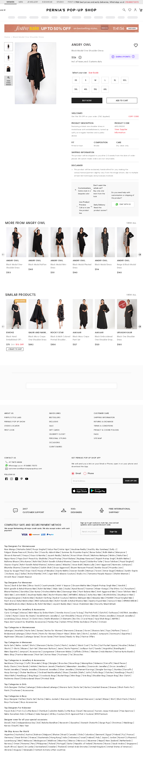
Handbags (120, 672)
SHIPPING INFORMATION (104, 417)
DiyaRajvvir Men (125, 594)
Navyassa (88, 711)
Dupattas (126, 633)
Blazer (106, 699)
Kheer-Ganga (101, 588)
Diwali (7, 722)
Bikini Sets (76, 633)
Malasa (119, 570)
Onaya (25, 555)
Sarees (40, 630)
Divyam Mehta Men (82, 585)
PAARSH (109, 598)
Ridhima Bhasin (11, 561)
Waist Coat (83, 645)
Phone (91, 473)
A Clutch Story (37, 618)
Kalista (66, 555)
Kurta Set (78, 687)
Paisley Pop (53, 622)
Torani (98, 570)
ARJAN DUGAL (109, 594)
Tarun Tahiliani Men (126, 591)
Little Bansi (32, 711)
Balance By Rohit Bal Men (39, 604)
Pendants (60, 666)
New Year (24, 725)
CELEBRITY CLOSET (57, 434)
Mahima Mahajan (99, 555)
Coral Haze (87, 618)
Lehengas (8, 630)
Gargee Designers (12, 598)
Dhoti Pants (32, 633)
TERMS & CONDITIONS (103, 426)
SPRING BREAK (130, 601)
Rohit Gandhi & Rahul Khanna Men (71, 601)
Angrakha (107, 648)
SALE (51, 426)
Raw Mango (10, 549)
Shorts (7, 648)
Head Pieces (120, 663)
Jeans (60, 648)
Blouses (19, 636)
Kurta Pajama (71, 648)
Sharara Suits (65, 687)
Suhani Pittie (66, 622)
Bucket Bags (63, 675)
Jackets (93, 633)
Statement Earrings (85, 669)
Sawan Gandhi (77, 570)
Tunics (124, 630)
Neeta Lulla (89, 564)
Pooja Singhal (39, 549)
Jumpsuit (23, 651)
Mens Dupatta (11, 651)
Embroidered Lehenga (47, 687)
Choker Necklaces (28, 672)
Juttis (88, 672)
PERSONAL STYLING (57, 438)
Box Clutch (125, 675)
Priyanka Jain (115, 567)
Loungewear (49, 651)
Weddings (128, 722)
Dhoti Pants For (125, 687)
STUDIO (60, 2)
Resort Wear (63, 633)
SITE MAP (98, 438)
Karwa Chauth (11, 725)
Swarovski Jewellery (98, 666)
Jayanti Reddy (54, 555)
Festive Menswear (24, 654)
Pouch (129, 672)
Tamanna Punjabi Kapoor (100, 573)
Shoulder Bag (99, 675)
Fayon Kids (9, 711)
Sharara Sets (98, 630)
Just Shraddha (67, 616)
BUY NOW (87, 100)
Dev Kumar (36, 591)
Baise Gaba (95, 552)
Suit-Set (33, 648)
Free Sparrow (126, 711)
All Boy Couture (57, 714)
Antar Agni (64, 549)
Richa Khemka (34, 573)
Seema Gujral (79, 561)
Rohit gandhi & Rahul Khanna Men (20, 588)
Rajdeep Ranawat (85, 558)
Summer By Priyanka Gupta (75, 552)
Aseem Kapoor (25, 577)
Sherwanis (69, 630)
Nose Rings (74, 663)
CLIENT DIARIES (55, 447)
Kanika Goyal (101, 567)
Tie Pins (94, 645)
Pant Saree (59, 636)
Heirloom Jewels (47, 666)
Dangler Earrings (104, 669)
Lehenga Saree (32, 636)
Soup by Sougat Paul (14, 570)
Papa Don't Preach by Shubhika (32, 558)
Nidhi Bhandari (52, 618)
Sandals (74, 672)
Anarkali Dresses (100, 687)
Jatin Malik (20, 594)
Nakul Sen (122, 555)
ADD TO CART (122, 100)
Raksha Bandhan (50, 722)
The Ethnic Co (116, 588)
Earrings (19, 663)
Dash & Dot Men (19, 585)
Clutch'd (103, 612)
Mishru (113, 555)
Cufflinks (77, 651)
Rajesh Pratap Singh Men (104, 585)
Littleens (30, 714)
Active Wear (50, 654)
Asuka (67, 588)
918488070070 (132, 2)
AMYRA (115, 618)
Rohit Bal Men (44, 588)
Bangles (53, 663)
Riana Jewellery (107, 616)
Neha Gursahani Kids (14, 714)
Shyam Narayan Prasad (82, 567)
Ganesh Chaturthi (89, 722)
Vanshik (121, 585)
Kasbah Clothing (43, 598)
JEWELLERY (32, 2)
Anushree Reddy (78, 549)
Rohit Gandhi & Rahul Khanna (57, 561)
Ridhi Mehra (108, 552)
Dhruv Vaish (34, 585)
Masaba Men (98, 598)
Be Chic (76, 618)
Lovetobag (9, 618)
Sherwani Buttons (47, 648)
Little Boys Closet (74, 711)
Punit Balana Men (87, 591)
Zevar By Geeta (27, 616)
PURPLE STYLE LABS (12, 417)
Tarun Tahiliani (111, 561)
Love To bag (77, 612)
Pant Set (39, 654)
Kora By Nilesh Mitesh (105, 604)
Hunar (15, 616)
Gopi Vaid (31, 570)
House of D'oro (83, 616)
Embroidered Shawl (31, 678)
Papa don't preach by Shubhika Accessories (25, 622)
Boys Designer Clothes (14, 699)
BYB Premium (101, 714)
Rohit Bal (37, 561)
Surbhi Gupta (131, 570)
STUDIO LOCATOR (12, 426)
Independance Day (26, 722)
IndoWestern (106, 651)
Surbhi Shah (46, 567)
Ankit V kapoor (63, 585)
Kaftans (116, 630)
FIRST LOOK (73, 2)
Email (78, 473)
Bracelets (36, 663)
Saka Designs (42, 714)
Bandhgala (119, 648)
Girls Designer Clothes (14, 687)
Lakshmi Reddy (57, 711)
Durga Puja (105, 722)
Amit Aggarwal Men (106, 591)
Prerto (94, 622)
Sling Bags (33, 675)
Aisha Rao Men (94, 594)
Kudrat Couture (60, 598)
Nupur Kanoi (10, 558)
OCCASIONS (54, 442)
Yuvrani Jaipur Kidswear (106, 711)
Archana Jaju (12, 573)
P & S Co (21, 711)
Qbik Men (8, 594)
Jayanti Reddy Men (62, 604)
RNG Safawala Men (44, 601)
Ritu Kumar (26, 561)
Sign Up (113, 531)
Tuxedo (97, 648)
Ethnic (86, 651)
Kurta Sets (30, 630)
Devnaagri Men (69, 591)
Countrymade (47, 585)
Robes (131, 645)
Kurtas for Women (53, 630)
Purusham (129, 588)
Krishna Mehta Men (52, 591)
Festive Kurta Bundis (124, 651)
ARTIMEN (73, 594)
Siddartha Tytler (95, 561)
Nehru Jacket (22, 645)
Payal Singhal (126, 561)
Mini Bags (76, 675)
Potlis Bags (98, 672)
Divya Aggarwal (61, 567)
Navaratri (64, 722)
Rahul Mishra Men (25, 601)
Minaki (95, 616)
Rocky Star (33, 552)
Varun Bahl (77, 564)
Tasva (7, 585)
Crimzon (103, 622)
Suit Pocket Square (108, 645)
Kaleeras (99, 663)
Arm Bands (23, 666)
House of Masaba (45, 570)
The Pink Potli (91, 612)
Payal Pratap (55, 558)
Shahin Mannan (121, 573)
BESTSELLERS (54, 417)
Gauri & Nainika (37, 555)
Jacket (98, 699)
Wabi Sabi (58, 588)
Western (95, 651)
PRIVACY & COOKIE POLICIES (106, 430)
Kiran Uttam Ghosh (80, 555)
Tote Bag (86, 675)
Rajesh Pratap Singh (105, 558)
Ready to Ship (73, 636)
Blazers (24, 648)
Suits (57, 645)
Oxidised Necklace (47, 672)
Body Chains (10, 666)
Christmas (117, 722)
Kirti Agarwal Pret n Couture (79, 714)
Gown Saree (47, 636)
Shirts (32, 645)
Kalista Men (28, 598)
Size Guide (93, 72)
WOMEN (10, 2)
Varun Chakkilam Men (83, 604)
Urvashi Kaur (10, 577)
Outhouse (113, 612)
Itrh (44, 573)
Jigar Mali (53, 573)
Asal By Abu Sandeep (98, 549)
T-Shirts (15, 648)
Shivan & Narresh (12, 555)
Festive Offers (88, 636)
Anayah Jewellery (125, 616)
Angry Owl (81, 44)
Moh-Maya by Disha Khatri (41, 612)
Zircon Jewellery (117, 666)
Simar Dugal (109, 570)
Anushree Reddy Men (37, 594)
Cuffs (27, 663)
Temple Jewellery (29, 669)
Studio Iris (81, 573)
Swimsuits (115, 633)
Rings (45, 663)
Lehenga (31, 687)
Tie (70, 654)
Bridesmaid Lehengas (14, 633)
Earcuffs (108, 663)
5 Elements (66, 618)
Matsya (89, 570)
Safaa (23, 573)
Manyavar (120, 552)
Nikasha (66, 564)
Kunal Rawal (78, 588)
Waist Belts (9, 675)
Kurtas (51, 645)
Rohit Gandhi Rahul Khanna (33, 564)
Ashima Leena (54, 564)
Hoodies (123, 645)
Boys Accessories (29, 702)
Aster (8, 616)
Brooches (78, 654)
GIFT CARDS (54, 430)
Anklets (33, 666)
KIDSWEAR (47, 2)
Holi (14, 722)
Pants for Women (47, 633)
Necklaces (9, 663)
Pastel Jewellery (12, 669)
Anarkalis (19, 630)
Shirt (113, 699)
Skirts (85, 633)
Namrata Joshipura (121, 564)
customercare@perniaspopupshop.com (25, 468)
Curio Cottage (11, 612)
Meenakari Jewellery (76, 666)
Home (7, 37)
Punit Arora (9, 601)
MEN (21, 2)
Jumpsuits (103, 633)
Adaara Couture (67, 573)
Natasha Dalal (24, 549)
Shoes (65, 672)
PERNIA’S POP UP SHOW (14, 421)
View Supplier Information (121, 131)
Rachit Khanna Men (58, 594)
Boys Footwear (11, 702)
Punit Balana (69, 558)
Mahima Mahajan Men (80, 598)
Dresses (79, 630)
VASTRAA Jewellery (128, 612)
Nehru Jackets (52, 699)
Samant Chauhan (30, 567)
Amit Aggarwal (103, 564)
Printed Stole (48, 678)
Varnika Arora (62, 612)
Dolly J (113, 549)
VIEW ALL (131, 223)
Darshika (25, 591)
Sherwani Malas (64, 651)
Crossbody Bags (48, 675)
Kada (58, 672)
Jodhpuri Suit (86, 648)
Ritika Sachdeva (81, 622)
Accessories (35, 651)
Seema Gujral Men (97, 601)
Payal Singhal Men (124, 598)
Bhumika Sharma (12, 567)
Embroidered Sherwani (82, 699)
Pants (64, 645)
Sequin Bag (112, 675)
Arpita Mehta (62, 570)
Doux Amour (22, 618)
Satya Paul (52, 549)
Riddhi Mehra (123, 558)
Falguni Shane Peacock (15, 552)
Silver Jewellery (66, 669)
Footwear (63, 654)
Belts (81, 672)
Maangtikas (87, 663)
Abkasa (82, 594)
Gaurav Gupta (11, 564)
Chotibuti (43, 711)
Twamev (89, 588)
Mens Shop (9, 654)
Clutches (109, 672)
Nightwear (9, 636)
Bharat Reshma (11, 591)
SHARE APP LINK (131, 481)
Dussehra (75, 722)
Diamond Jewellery (48, 669)
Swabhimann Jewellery (48, 616)
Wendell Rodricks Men (14, 604)
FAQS (96, 434)
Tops (108, 630)
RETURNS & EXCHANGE (103, 421)
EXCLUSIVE (53, 421)
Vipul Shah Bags (102, 618)
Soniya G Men (115, 601)
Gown (87, 630)
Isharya (23, 612)
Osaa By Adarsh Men (50, 552)
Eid (38, 722)
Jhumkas (118, 669)
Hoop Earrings (11, 672)
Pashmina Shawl (12, 678)
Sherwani (41, 645)
